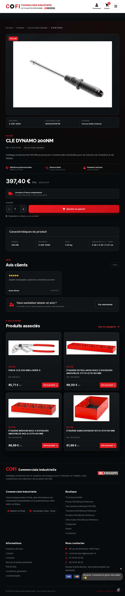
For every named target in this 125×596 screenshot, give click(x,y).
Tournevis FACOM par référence (80, 511)
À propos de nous (14, 549)
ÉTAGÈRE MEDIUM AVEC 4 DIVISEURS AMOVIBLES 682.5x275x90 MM (28, 432)
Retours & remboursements (19, 562)
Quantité (9, 203)
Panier (68, 528)
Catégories (70, 524)
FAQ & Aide (11, 566)
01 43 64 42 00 (76, 558)
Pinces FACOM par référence (79, 501)
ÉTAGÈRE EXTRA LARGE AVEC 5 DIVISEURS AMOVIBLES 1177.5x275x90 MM (89, 371)
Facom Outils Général (37, 28)
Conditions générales (16, 571)
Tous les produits (73, 497)
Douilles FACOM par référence (80, 515)
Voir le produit (49, 385)
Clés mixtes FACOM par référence (81, 520)
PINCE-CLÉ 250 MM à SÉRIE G (24, 370)
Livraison (10, 558)
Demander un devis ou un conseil (23, 216)
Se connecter (105, 304)
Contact (9, 553)
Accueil (9, 28)
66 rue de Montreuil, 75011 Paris (84, 549)
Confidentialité (13, 576)
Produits (20, 28)
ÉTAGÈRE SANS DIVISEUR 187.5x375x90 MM (90, 430)
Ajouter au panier (76, 209)
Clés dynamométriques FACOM (80, 506)
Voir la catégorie (107, 326)
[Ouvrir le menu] (115, 6)
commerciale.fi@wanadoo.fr (82, 553)
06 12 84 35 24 (76, 562)
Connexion (70, 533)
